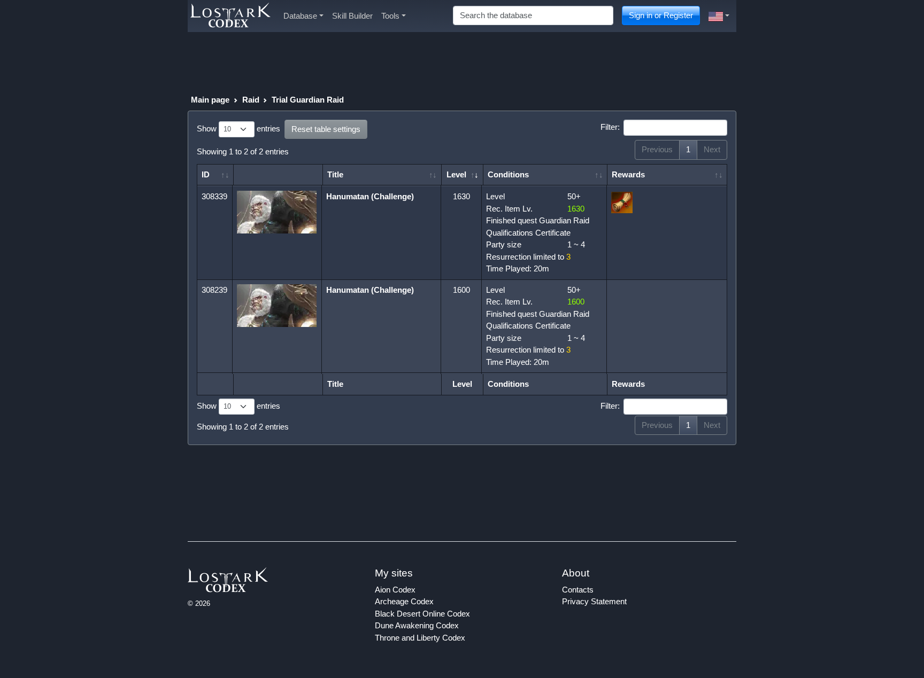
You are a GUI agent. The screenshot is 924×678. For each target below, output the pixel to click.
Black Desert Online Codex (422, 613)
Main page (210, 99)
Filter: (610, 126)
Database (300, 15)
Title (335, 174)
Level (456, 174)
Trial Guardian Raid (308, 99)
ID (206, 174)
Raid (250, 99)
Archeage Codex (404, 601)
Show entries (238, 128)
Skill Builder (352, 15)
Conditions (508, 174)
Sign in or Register (661, 15)
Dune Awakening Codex (417, 625)
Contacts (578, 589)
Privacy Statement (594, 601)
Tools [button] (390, 15)
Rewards (628, 174)
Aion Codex (395, 589)
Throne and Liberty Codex (420, 637)
